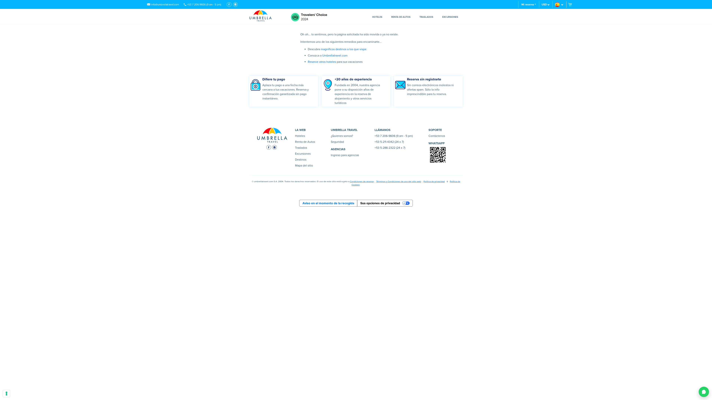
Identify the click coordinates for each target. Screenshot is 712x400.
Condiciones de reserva (362, 181)
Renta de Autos (401, 17)
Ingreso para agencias (345, 155)
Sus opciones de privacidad (380, 203)
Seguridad (337, 142)
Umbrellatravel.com (334, 55)
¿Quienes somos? (342, 136)
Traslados (426, 17)
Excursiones (450, 17)
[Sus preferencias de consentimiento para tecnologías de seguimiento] (6, 393)
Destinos (300, 159)
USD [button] (544, 4)
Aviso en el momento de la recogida (328, 203)
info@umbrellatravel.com (165, 4)
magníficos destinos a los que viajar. (343, 49)
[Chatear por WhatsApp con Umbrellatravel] (704, 392)
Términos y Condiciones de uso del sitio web (398, 181)
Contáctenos (436, 136)
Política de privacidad (434, 181)
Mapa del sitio (304, 165)
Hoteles (377, 17)
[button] (559, 4)
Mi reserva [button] (527, 4)
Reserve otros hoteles (322, 62)
